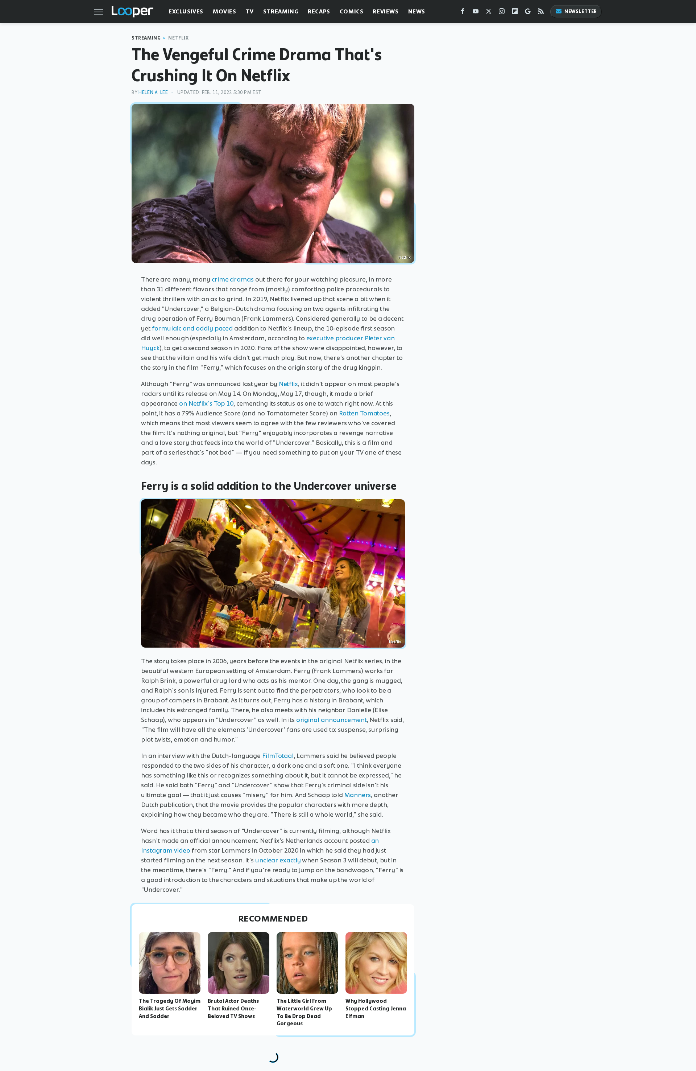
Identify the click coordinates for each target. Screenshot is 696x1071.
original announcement (331, 719)
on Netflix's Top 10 (206, 403)
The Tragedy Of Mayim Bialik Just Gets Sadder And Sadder (169, 1008)
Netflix (178, 38)
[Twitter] (488, 13)
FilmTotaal (278, 755)
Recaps (319, 11)
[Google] (527, 13)
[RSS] (540, 13)
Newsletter (580, 11)
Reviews (385, 11)
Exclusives (186, 11)
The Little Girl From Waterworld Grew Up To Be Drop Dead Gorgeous (304, 1012)
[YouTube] (475, 13)
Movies (224, 11)
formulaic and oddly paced (192, 328)
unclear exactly (278, 860)
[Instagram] (501, 13)
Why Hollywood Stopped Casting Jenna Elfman (375, 1008)
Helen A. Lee (153, 92)
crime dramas (233, 279)
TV (250, 11)
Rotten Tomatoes (364, 413)
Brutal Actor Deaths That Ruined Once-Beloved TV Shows (233, 1008)
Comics (352, 11)
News (416, 11)
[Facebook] (462, 13)
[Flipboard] (514, 13)
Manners (357, 795)
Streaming (280, 11)
